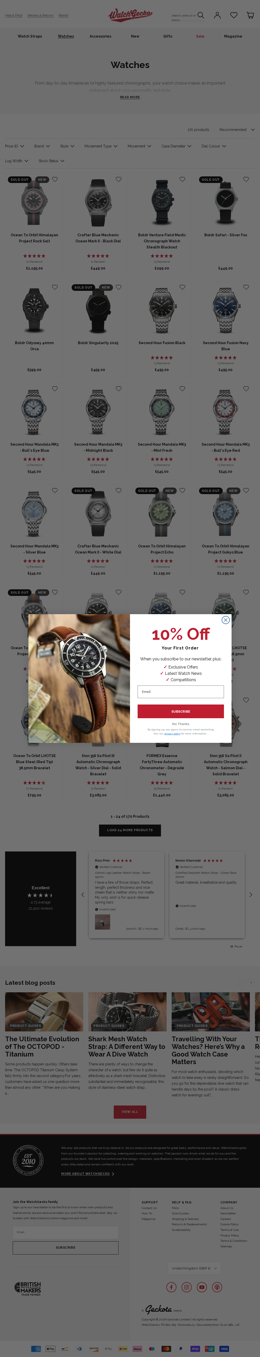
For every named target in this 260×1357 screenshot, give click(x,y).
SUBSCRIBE (180, 711)
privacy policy (172, 733)
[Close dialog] (226, 620)
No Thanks (180, 724)
